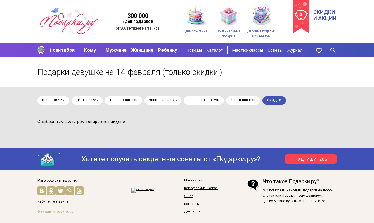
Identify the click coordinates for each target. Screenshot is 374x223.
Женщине (142, 50)
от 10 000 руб (243, 100)
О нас (188, 196)
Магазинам (193, 180)
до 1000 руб (87, 100)
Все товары (53, 100)
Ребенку (167, 50)
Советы (275, 50)
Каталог (215, 50)
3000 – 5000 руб (163, 100)
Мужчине (116, 50)
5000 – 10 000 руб (203, 100)
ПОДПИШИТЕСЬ (311, 159)
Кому (90, 50)
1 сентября (62, 50)
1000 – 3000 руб (123, 100)
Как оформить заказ (201, 188)
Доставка (192, 211)
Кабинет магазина (53, 201)
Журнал (294, 50)
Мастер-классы (247, 50)
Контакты (192, 204)
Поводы (194, 50)
